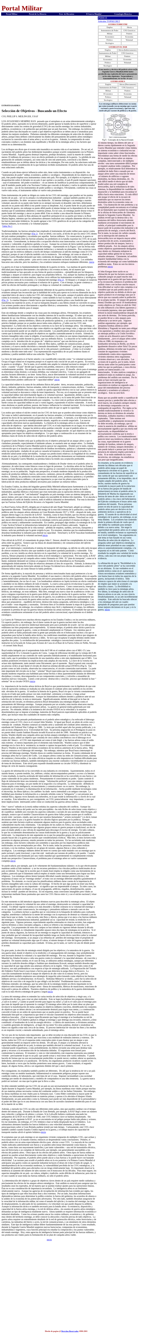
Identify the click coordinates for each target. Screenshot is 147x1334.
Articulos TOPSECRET (109, 21)
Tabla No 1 (7, 226)
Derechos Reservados (70, 1331)
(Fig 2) (61, 280)
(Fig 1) (34, 233)
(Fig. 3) (5, 300)
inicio (91, 262)
